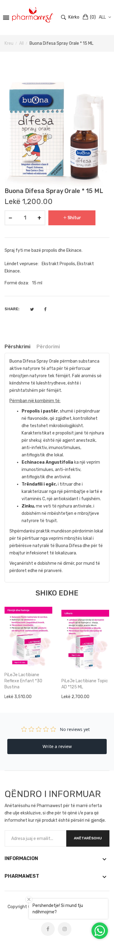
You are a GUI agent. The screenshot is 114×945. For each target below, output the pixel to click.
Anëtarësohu (88, 838)
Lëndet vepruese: (22, 263)
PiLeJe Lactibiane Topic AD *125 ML (84, 684)
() (93, 17)
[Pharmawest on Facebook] (48, 929)
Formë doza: (17, 283)
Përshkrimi (17, 347)
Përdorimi (48, 347)
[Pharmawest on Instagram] (64, 929)
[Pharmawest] (33, 15)
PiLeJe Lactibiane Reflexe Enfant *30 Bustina (23, 681)
